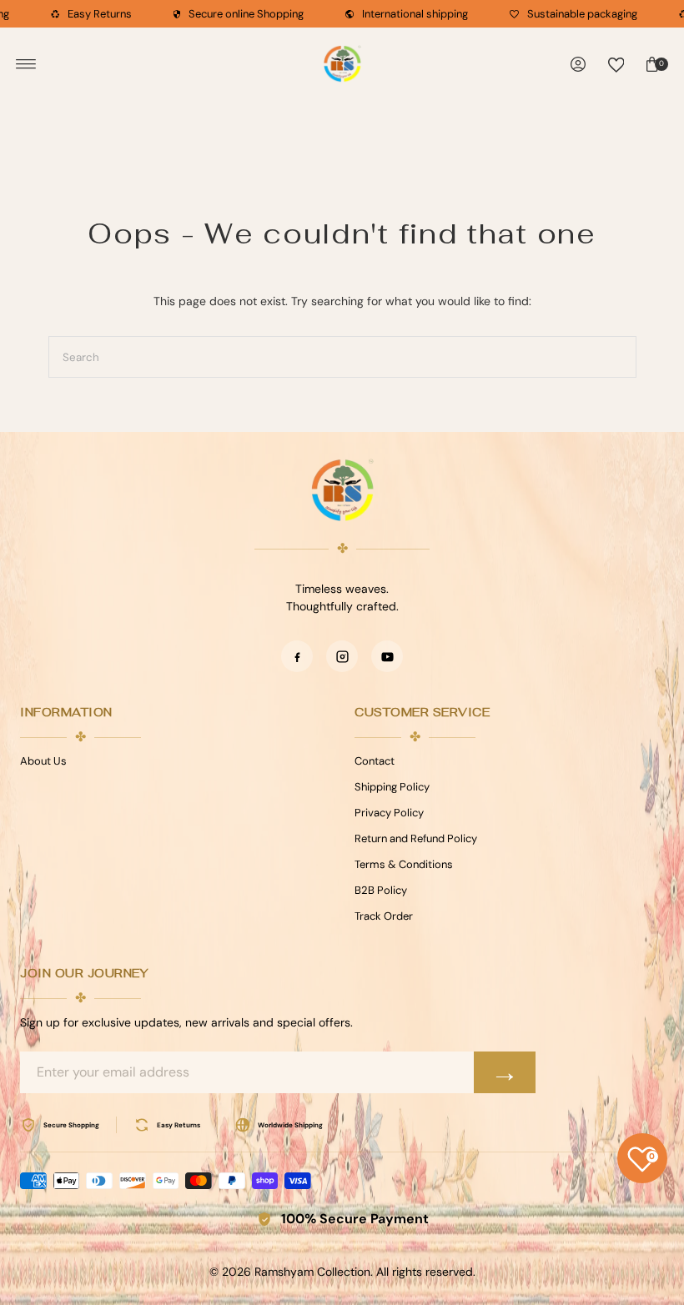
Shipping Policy (392, 787)
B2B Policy (381, 890)
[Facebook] (297, 656)
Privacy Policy (389, 813)
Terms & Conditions (404, 864)
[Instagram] (342, 656)
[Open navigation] (26, 64)
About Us (43, 761)
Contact (375, 761)
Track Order (384, 916)
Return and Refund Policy (416, 838)
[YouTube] (387, 656)
